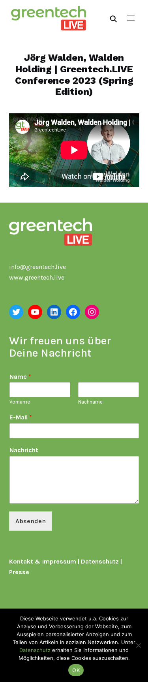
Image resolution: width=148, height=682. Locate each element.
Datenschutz (100, 561)
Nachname (90, 402)
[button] (130, 18)
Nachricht (23, 450)
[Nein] (138, 645)
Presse (19, 572)
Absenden (30, 521)
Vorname (19, 402)
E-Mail (20, 417)
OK (76, 670)
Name (20, 376)
